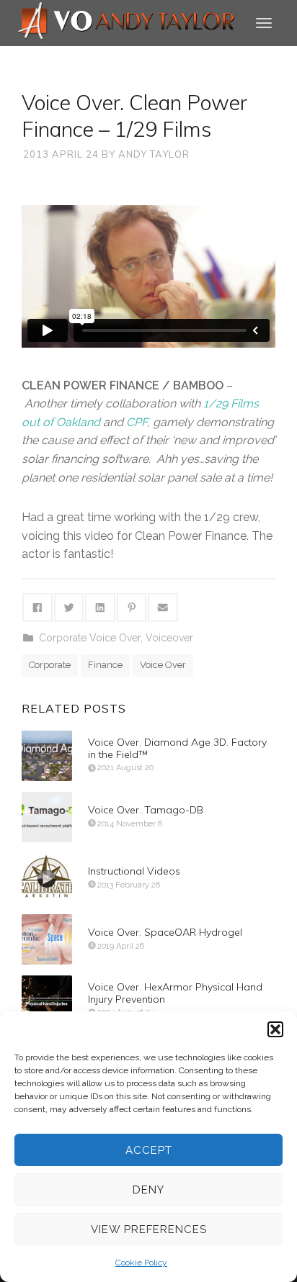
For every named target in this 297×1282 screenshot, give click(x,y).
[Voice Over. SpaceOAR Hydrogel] (47, 939)
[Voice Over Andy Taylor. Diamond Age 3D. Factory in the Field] (47, 756)
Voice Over (163, 664)
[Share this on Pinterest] (132, 607)
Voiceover (169, 638)
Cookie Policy (141, 1263)
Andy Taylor (154, 154)
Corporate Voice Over (90, 638)
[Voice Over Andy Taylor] (126, 22)
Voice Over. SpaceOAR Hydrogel (165, 932)
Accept (148, 1150)
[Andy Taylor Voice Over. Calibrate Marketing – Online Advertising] (47, 878)
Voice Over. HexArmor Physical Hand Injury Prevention (175, 993)
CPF (136, 422)
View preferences (149, 1229)
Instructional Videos (134, 871)
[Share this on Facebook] (37, 607)
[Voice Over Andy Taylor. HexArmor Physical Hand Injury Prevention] (47, 1000)
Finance (105, 664)
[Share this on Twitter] (69, 607)
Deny (148, 1189)
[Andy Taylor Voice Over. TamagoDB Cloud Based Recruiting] (47, 817)
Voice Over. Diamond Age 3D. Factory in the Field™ (177, 748)
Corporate (50, 664)
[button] (275, 1029)
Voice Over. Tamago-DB (145, 809)
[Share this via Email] (163, 607)
